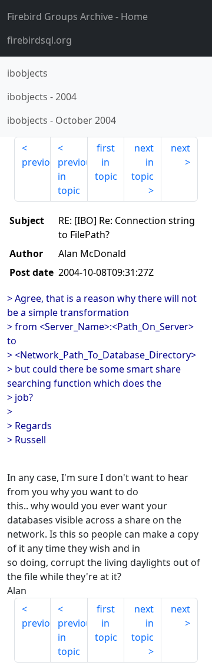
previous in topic (72, 176)
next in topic (142, 162)
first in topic (106, 162)
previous (36, 162)
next (180, 147)
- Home (77, 16)
